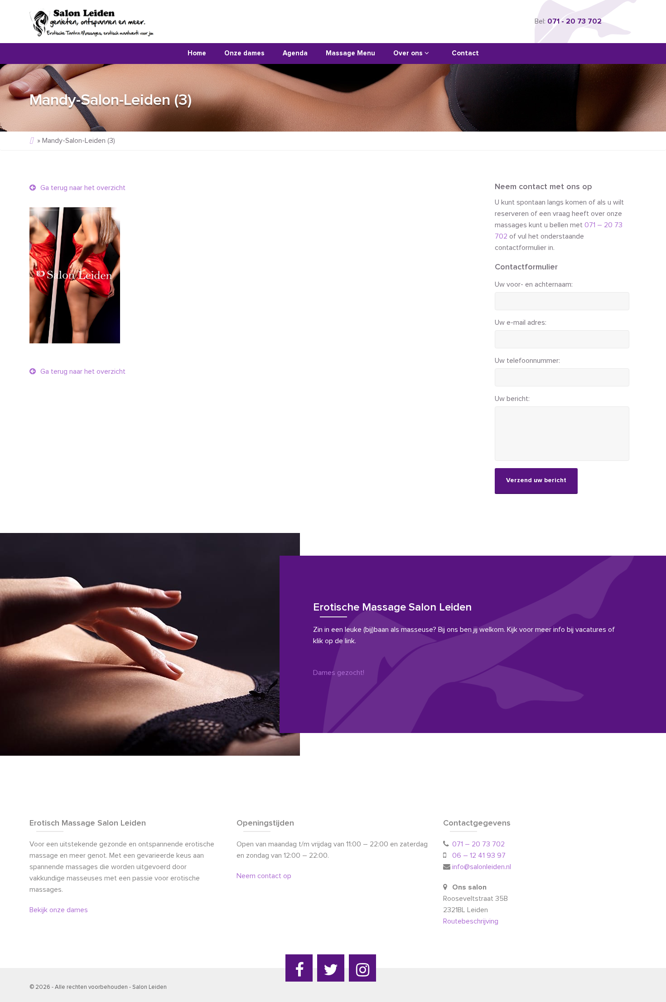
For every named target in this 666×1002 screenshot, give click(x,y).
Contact (465, 53)
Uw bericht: (512, 398)
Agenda (295, 53)
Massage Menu (350, 53)
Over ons (409, 53)
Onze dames (244, 53)
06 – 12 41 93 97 (479, 855)
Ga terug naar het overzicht (82, 187)
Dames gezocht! (338, 672)
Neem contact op (263, 876)
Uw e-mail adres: (520, 322)
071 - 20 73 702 (574, 21)
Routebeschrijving (471, 921)
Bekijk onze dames (58, 910)
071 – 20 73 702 (478, 844)
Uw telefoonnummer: (527, 360)
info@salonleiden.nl (481, 866)
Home (197, 53)
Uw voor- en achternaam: (534, 284)
